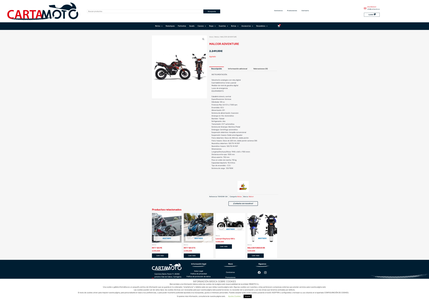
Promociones (292, 10)
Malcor (251, 196)
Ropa (211, 26)
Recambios (260, 26)
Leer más (160, 256)
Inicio (211, 37)
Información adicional (237, 69)
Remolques (170, 26)
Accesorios (246, 26)
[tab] (216, 69)
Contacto (305, 10)
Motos (157, 26)
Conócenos (278, 10)
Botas (233, 26)
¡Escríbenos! (371, 7)
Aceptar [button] (247, 296)
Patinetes (182, 26)
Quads (192, 26)
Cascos (201, 26)
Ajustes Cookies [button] (234, 296)
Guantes (222, 26)
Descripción (216, 69)
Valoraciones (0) (260, 69)
